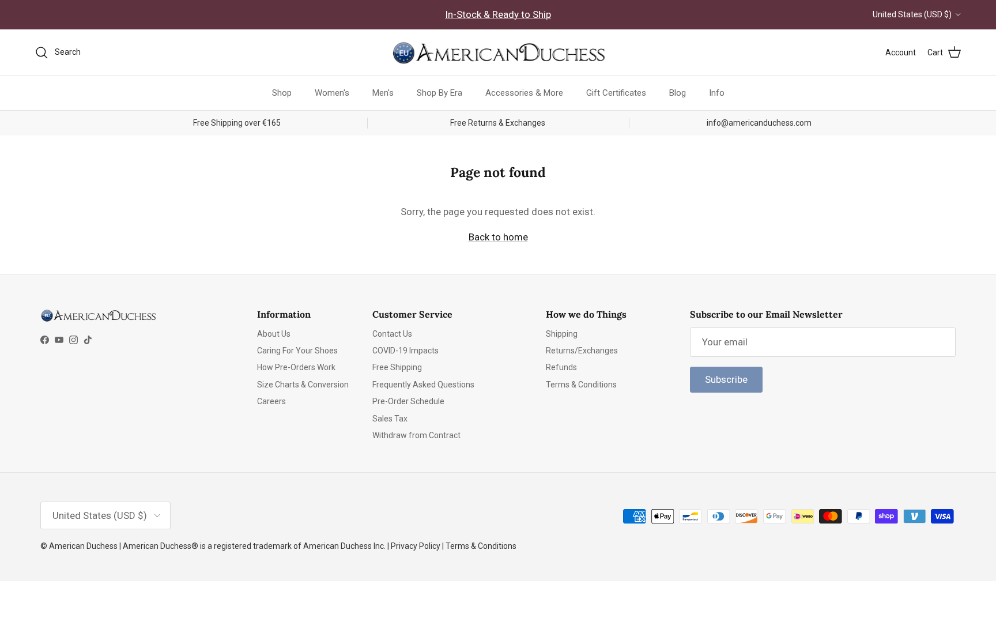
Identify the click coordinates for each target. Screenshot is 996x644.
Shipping (562, 333)
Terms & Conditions (581, 384)
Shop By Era (439, 93)
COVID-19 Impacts (405, 350)
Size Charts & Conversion (303, 384)
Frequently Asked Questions (423, 384)
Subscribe (726, 379)
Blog (677, 93)
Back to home (498, 237)
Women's (332, 93)
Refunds (561, 367)
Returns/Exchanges (582, 350)
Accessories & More (524, 93)
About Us (273, 333)
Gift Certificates (616, 93)
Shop (282, 93)
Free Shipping (397, 367)
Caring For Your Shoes (297, 350)
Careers (271, 401)
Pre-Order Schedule (408, 401)
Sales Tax (390, 418)
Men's (383, 93)
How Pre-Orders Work (296, 367)
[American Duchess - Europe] (498, 52)
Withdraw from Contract (416, 435)
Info (717, 93)
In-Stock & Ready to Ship (498, 14)
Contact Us (392, 333)
